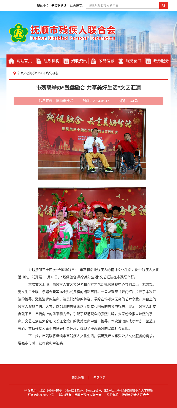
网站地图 (78, 377)
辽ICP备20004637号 (41, 395)
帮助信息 (99, 377)
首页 (21, 73)
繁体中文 (43, 5)
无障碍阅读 (59, 5)
